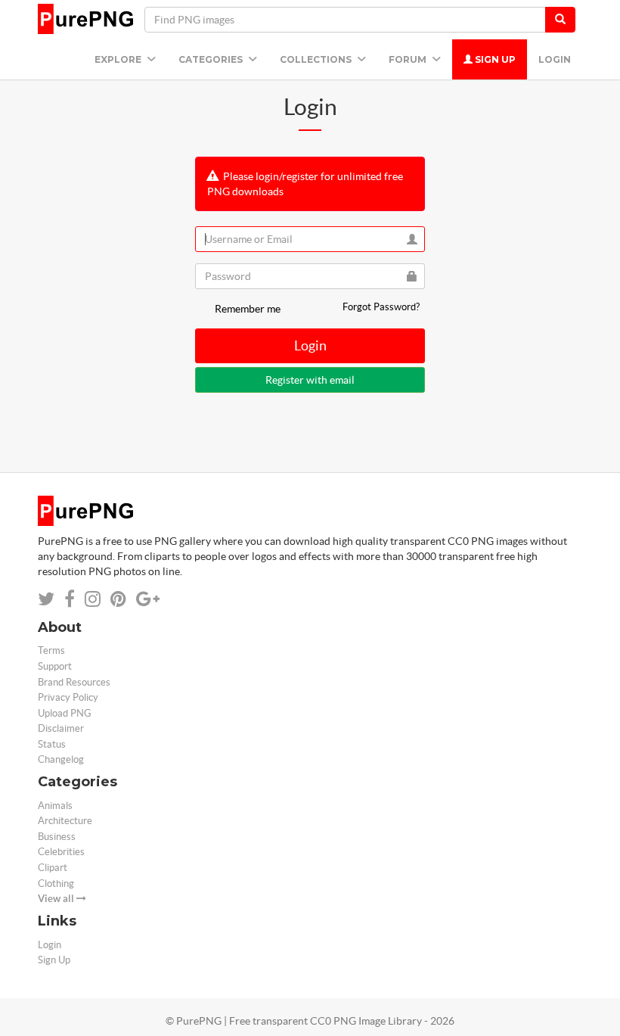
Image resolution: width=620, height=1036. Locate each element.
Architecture (65, 820)
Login (554, 59)
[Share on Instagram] (93, 599)
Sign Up (494, 59)
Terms (51, 650)
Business (57, 836)
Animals (55, 805)
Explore (119, 59)
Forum (409, 59)
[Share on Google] (148, 599)
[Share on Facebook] (69, 599)
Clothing (56, 883)
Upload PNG (64, 713)
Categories (211, 59)
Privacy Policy (68, 697)
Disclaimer (61, 728)
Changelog (61, 759)
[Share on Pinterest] (118, 599)
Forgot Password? (381, 307)
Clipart (52, 867)
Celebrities (61, 851)
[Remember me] (203, 308)
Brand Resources (74, 682)
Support (55, 666)
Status (52, 744)
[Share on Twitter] (46, 599)
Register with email (310, 380)
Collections (317, 59)
